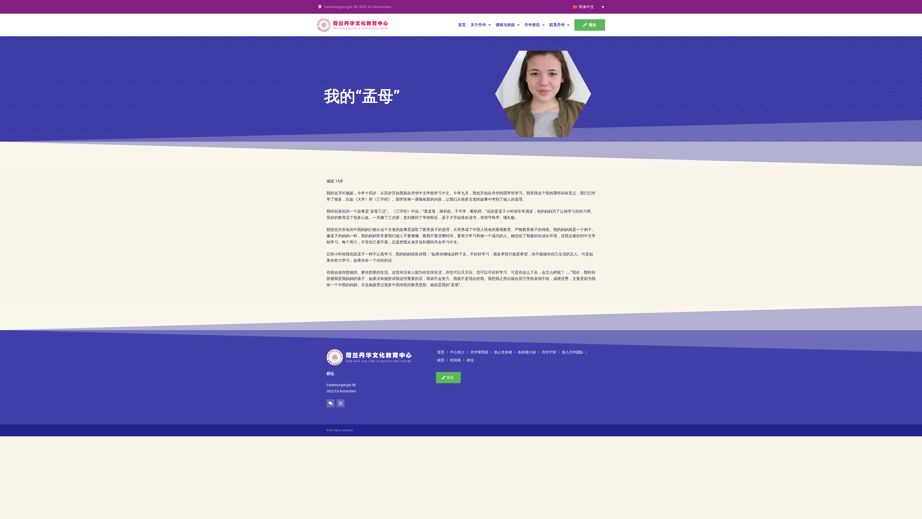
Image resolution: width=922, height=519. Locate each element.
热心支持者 (503, 352)
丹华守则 (549, 352)
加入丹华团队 (572, 352)
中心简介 (457, 352)
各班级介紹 (527, 352)
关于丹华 (478, 25)
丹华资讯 (532, 25)
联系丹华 (557, 25)
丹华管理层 (479, 352)
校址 (470, 360)
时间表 (455, 360)
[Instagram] (341, 403)
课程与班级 (505, 25)
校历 (440, 360)
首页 (462, 25)
